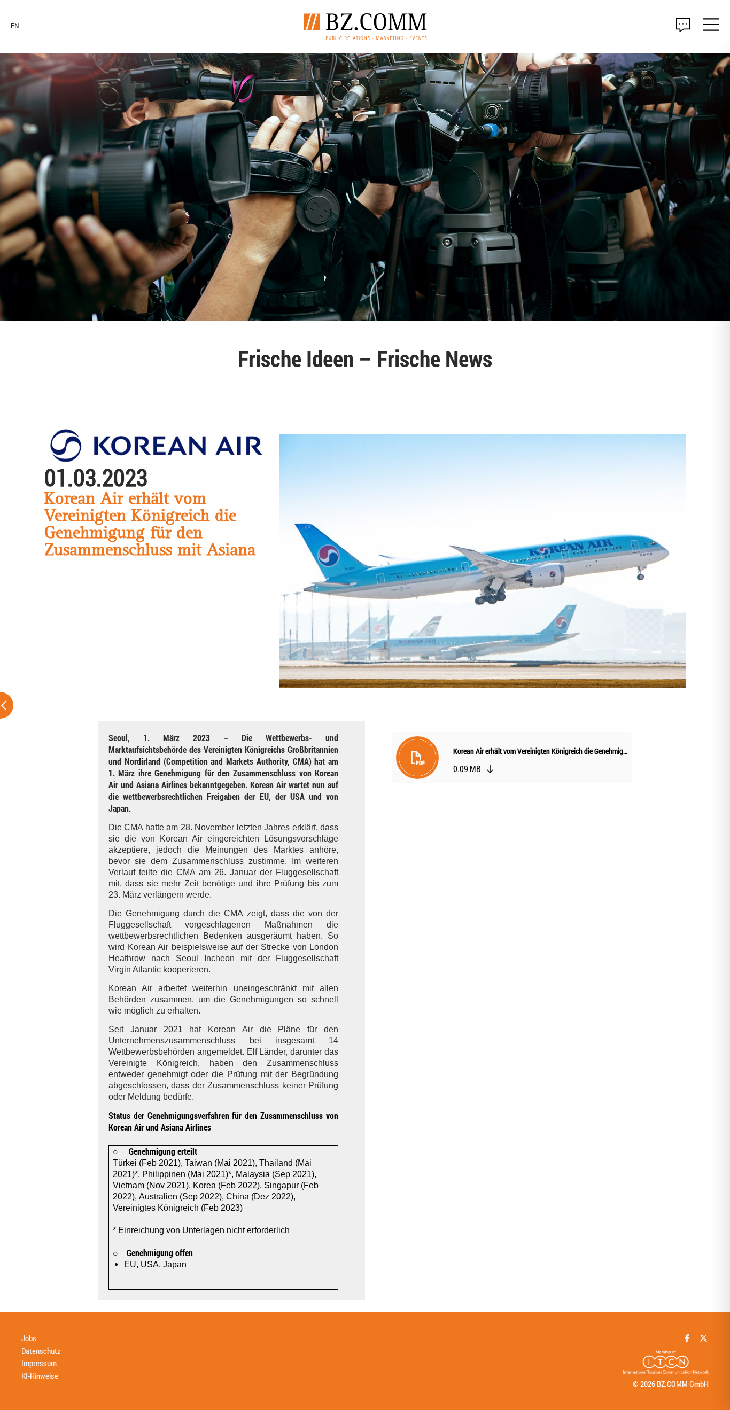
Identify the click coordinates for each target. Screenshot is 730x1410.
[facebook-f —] (687, 1338)
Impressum (39, 1363)
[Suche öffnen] (683, 25)
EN (15, 25)
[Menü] (711, 26)
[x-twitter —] (703, 1338)
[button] (512, 760)
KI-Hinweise (39, 1375)
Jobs (28, 1338)
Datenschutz (40, 1350)
